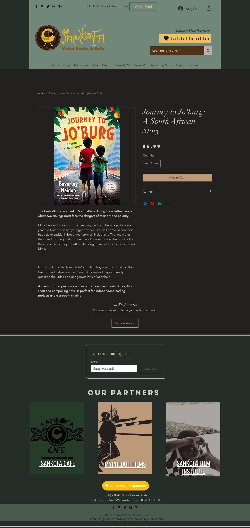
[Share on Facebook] (145, 203)
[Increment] (157, 163)
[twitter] (48, 6)
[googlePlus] (60, 6)
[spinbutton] (151, 163)
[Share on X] (167, 203)
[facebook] (36, 6)
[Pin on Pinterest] (152, 203)
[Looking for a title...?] (208, 50)
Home (42, 93)
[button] (209, 8)
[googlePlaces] (42, 6)
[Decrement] (146, 163)
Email (95, 361)
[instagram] (54, 6)
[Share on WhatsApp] (160, 203)
